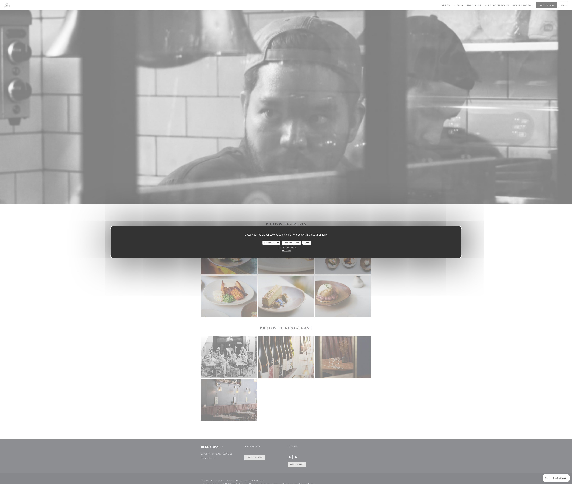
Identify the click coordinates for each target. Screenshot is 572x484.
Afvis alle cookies (291, 242)
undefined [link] (286, 251)
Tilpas (306, 242)
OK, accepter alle (271, 242)
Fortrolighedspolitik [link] (287, 247)
